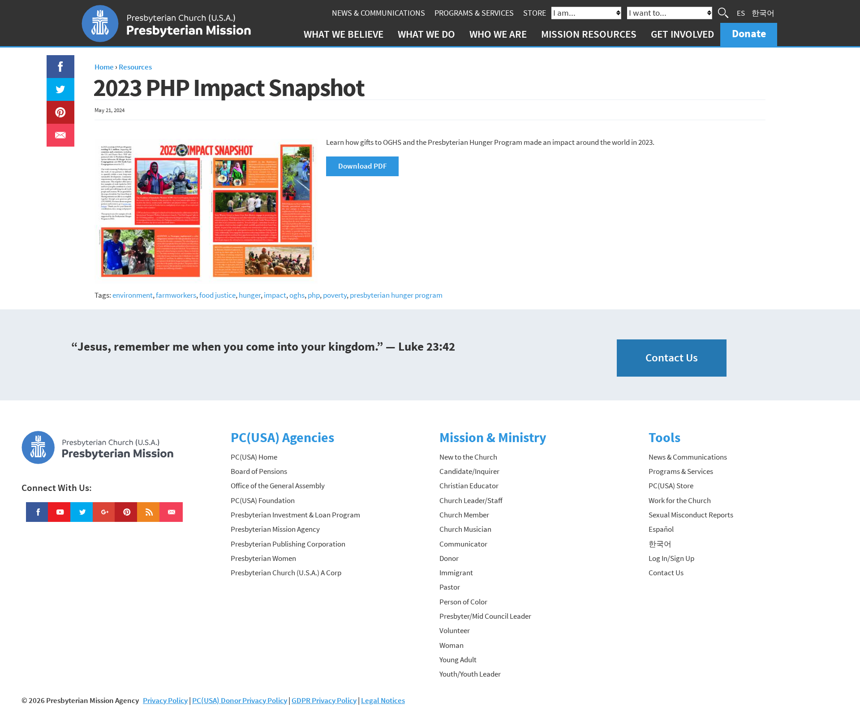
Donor (449, 558)
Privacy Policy (165, 700)
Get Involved (682, 33)
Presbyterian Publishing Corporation (288, 544)
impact (275, 295)
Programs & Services (474, 13)
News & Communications (378, 13)
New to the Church (468, 457)
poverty (335, 295)
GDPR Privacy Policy (324, 700)
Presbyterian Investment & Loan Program (295, 515)
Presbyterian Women (263, 558)
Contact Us (671, 358)
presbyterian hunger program (396, 295)
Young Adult (458, 659)
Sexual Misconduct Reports (691, 515)
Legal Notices (383, 700)
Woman (451, 645)
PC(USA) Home (254, 457)
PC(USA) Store (671, 486)
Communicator (463, 544)
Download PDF (362, 166)
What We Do (426, 33)
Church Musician (465, 529)
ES (741, 12)
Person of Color (463, 602)
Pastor (449, 587)
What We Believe (343, 33)
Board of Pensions (259, 471)
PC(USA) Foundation (263, 500)
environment (132, 295)
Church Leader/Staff (471, 500)
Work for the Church (680, 500)
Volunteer (454, 630)
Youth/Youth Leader (470, 674)
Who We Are (498, 33)
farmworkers (176, 295)
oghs (297, 295)
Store (534, 13)
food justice (217, 295)
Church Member (464, 515)
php (314, 295)
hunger (250, 295)
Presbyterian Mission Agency (275, 529)
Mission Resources (588, 33)
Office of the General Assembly (278, 486)
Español (661, 529)
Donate (749, 33)
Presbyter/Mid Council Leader (485, 616)
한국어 (763, 12)
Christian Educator (469, 486)
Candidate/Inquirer (469, 471)
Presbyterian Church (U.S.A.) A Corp (286, 572)
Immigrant (456, 572)
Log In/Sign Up (671, 558)
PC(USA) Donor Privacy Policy (239, 700)
